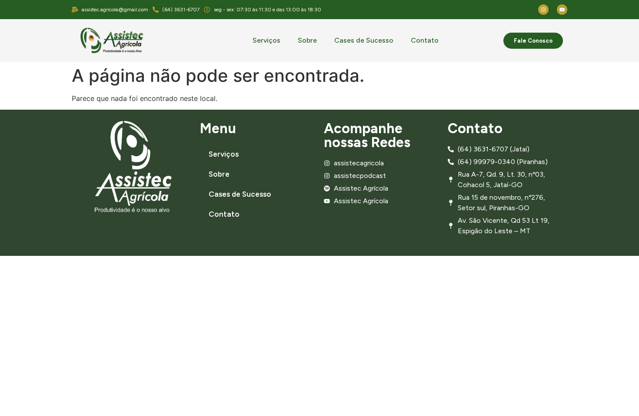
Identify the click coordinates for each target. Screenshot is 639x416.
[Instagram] (543, 9)
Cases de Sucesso (363, 40)
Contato (425, 40)
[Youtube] (562, 9)
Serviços (266, 40)
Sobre (307, 40)
